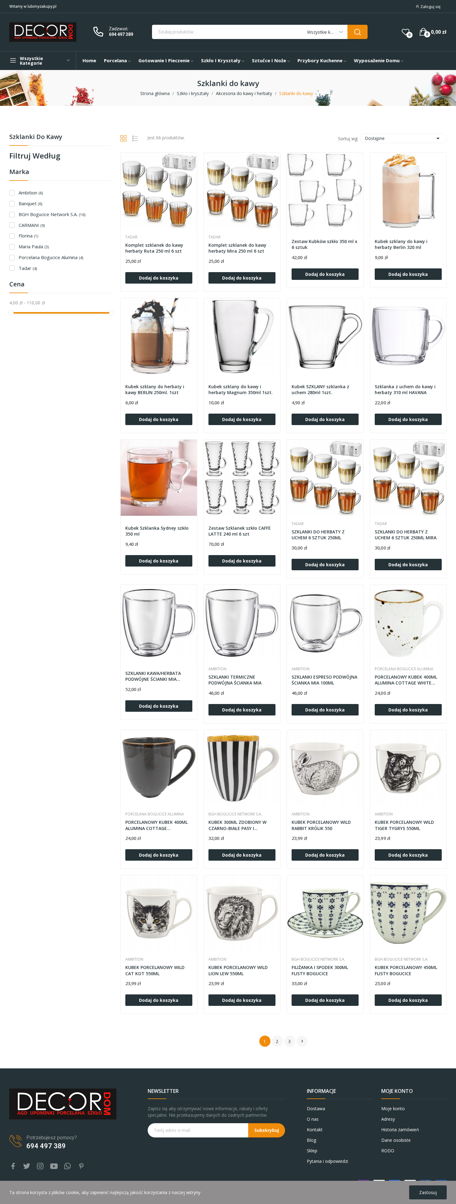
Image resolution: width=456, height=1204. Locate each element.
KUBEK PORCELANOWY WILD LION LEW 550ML (238, 970)
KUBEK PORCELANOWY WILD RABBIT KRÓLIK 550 (321, 825)
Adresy (388, 1119)
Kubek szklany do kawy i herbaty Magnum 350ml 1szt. (240, 390)
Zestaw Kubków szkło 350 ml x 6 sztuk (324, 244)
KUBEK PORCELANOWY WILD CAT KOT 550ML (155, 970)
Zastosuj (428, 1192)
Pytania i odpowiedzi (327, 1161)
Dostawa (316, 1108)
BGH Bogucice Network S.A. (52, 214)
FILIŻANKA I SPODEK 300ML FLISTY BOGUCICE (320, 970)
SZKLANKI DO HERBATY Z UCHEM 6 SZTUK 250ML (318, 535)
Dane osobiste (396, 1140)
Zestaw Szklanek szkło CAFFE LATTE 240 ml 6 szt (239, 531)
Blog (311, 1140)
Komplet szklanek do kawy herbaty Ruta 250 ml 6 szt (154, 248)
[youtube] (54, 1166)
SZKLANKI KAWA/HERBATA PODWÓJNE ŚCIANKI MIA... (153, 676)
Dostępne (403, 138)
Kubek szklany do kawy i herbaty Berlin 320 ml (401, 244)
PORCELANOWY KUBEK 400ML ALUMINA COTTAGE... (156, 825)
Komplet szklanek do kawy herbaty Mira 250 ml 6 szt (237, 248)
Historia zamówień (400, 1129)
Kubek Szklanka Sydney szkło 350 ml (157, 531)
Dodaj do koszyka (158, 278)
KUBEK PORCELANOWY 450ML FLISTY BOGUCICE (406, 970)
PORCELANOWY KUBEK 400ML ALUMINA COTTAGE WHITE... (406, 680)
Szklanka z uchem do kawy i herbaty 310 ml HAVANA (405, 390)
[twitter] (26, 1166)
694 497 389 (121, 34)
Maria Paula (34, 246)
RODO (387, 1151)
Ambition (31, 192)
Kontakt (315, 1129)
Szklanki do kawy (35, 137)
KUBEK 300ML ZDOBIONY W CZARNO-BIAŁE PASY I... (237, 825)
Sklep (312, 1151)
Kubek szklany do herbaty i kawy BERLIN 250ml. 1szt (154, 390)
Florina (28, 236)
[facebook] (13, 1166)
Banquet (30, 203)
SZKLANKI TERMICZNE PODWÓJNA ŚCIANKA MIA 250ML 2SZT (235, 680)
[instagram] (40, 1166)
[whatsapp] (67, 1166)
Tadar (28, 268)
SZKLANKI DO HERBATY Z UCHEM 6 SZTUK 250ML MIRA (405, 535)
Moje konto (393, 1108)
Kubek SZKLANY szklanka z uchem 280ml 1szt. (320, 390)
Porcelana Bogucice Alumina (51, 257)
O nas (313, 1119)
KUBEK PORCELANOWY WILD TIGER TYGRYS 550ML (404, 825)
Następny (302, 1041)
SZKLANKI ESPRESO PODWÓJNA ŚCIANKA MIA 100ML (324, 680)
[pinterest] (81, 1166)
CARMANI (32, 225)
